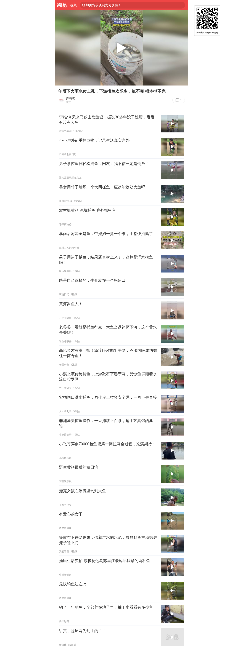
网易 (62, 5)
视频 (73, 5)
